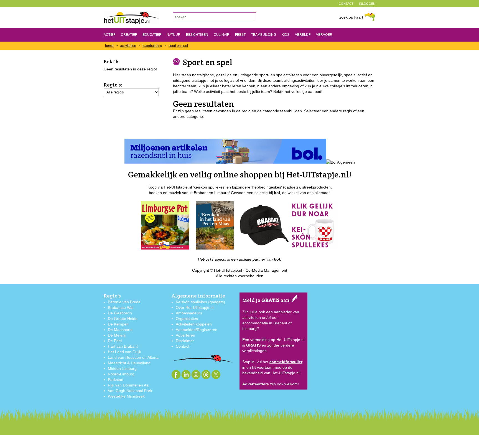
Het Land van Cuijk (124, 352)
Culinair (222, 35)
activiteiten (128, 46)
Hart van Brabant (123, 346)
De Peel (115, 341)
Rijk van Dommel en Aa (128, 385)
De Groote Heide (122, 318)
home (109, 46)
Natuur (173, 35)
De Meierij (117, 335)
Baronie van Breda (124, 302)
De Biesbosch (120, 313)
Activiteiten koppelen (194, 324)
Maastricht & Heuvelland (129, 363)
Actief (109, 35)
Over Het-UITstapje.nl (194, 307)
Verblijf (302, 35)
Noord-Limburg (121, 374)
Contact (182, 346)
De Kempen (118, 324)
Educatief (151, 35)
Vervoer (324, 35)
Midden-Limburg (122, 368)
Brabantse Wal (120, 307)
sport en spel (178, 46)
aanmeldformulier (285, 362)
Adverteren (185, 335)
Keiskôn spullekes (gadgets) (200, 302)
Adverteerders (255, 384)
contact (346, 3)
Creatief (129, 35)
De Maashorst (120, 329)
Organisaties (187, 318)
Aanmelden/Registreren (196, 329)
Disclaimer (185, 341)
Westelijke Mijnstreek (126, 396)
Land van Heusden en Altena (133, 357)
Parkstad (115, 379)
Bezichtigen (197, 35)
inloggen (367, 3)
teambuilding (152, 46)
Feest (240, 35)
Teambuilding (263, 35)
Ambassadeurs (189, 313)
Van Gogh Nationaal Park (130, 390)
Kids (285, 35)
